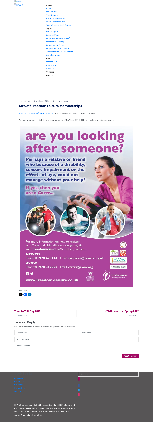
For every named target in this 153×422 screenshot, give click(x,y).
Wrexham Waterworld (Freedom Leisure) (36, 113)
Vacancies (50, 68)
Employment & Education (57, 48)
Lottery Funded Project (56, 18)
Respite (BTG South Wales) (58, 38)
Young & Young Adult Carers (58, 25)
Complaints (19, 384)
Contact (50, 72)
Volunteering (52, 15)
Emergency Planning (55, 41)
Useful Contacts (53, 55)
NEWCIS (49, 8)
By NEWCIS (26, 101)
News (48, 58)
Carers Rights (52, 31)
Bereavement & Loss (55, 45)
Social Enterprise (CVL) (56, 21)
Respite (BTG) (52, 35)
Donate (49, 75)
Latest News (51, 62)
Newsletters (51, 65)
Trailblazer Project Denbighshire (60, 52)
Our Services (51, 11)
